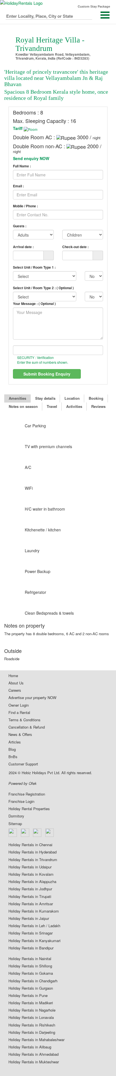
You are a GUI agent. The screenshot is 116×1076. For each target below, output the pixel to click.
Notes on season (23, 406)
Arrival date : (23, 246)
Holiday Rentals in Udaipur (30, 867)
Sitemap (15, 823)
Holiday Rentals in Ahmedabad (33, 1054)
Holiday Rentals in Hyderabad (32, 852)
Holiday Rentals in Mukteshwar (33, 1061)
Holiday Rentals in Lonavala (31, 1017)
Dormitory (16, 816)
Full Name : (22, 166)
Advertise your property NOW (32, 697)
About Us (16, 683)
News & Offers (20, 734)
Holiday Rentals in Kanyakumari (34, 940)
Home (13, 675)
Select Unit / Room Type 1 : (34, 267)
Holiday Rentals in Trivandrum (32, 859)
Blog (12, 749)
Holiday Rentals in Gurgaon (30, 988)
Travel (52, 406)
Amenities (17, 398)
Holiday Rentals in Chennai (30, 844)
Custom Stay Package (94, 6)
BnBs (12, 756)
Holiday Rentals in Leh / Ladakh (34, 925)
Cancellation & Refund (26, 727)
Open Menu (105, 15)
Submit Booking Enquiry (46, 374)
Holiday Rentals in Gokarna (30, 973)
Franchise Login (21, 801)
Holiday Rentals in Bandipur (30, 948)
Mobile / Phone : (25, 206)
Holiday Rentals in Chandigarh (32, 980)
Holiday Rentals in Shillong (30, 966)
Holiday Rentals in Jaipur (28, 918)
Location (72, 398)
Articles (14, 742)
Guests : (19, 226)
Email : (18, 186)
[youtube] (49, 832)
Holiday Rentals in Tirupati (29, 896)
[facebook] (12, 832)
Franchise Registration (26, 794)
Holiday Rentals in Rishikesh (31, 1025)
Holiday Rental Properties (29, 808)
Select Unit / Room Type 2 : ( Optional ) (43, 287)
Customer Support (23, 764)
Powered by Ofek (22, 783)
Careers (14, 690)
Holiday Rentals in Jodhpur (30, 888)
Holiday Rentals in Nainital (29, 958)
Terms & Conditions (24, 719)
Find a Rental (19, 712)
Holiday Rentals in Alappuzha (32, 881)
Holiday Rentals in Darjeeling (31, 1032)
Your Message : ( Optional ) (34, 303)
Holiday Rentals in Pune (28, 995)
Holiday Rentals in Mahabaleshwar (36, 1039)
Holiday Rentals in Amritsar (30, 903)
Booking (96, 398)
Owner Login (18, 705)
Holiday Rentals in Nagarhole (31, 1010)
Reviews (98, 406)
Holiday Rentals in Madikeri (30, 1002)
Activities (74, 406)
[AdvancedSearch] (88, 15)
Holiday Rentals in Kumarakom (33, 911)
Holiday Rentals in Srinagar (30, 933)
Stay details (45, 398)
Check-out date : (75, 246)
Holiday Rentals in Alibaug (29, 1047)
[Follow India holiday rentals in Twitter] (25, 832)
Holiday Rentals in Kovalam (30, 874)
